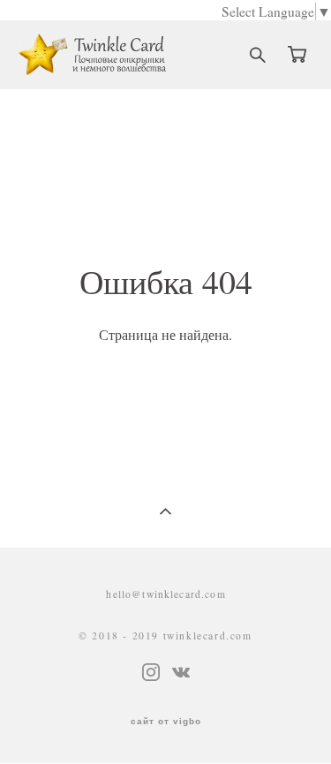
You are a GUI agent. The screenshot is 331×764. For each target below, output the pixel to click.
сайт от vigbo (166, 721)
